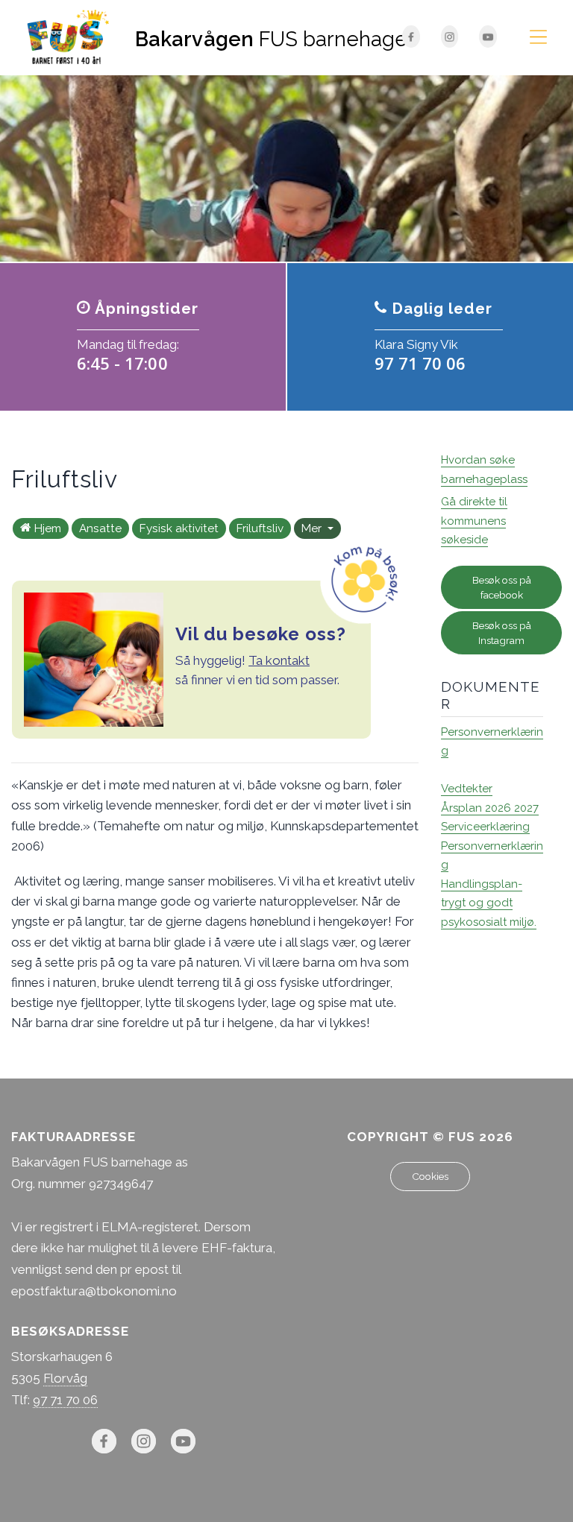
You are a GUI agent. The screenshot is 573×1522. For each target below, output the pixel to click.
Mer (313, 528)
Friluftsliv (260, 528)
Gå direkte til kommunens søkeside (474, 520)
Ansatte (100, 528)
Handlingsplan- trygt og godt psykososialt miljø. (488, 903)
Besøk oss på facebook (501, 587)
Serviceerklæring (485, 826)
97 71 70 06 (65, 1399)
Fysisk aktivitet (179, 528)
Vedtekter (466, 788)
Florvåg (65, 1378)
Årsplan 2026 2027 (490, 808)
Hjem (47, 528)
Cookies (430, 1176)
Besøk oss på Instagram (501, 632)
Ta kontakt (279, 660)
